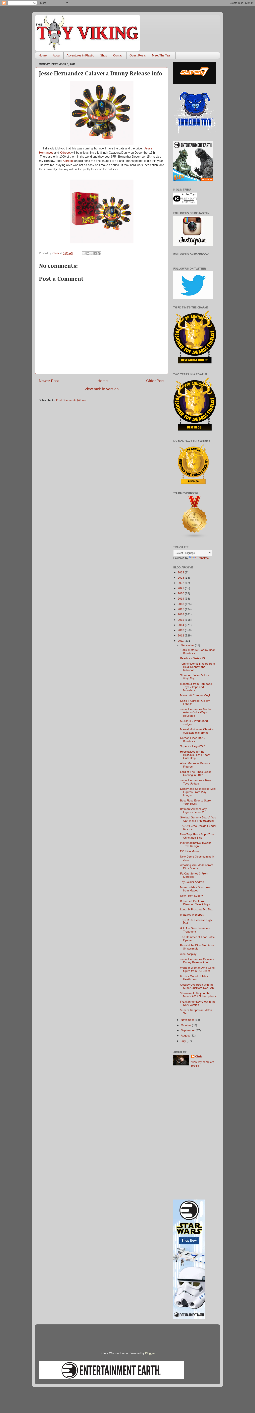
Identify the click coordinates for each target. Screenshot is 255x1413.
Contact (118, 55)
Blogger (150, 1353)
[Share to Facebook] (95, 253)
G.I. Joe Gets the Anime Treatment (195, 930)
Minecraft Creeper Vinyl (195, 695)
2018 (181, 604)
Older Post (155, 381)
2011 (181, 640)
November (188, 1019)
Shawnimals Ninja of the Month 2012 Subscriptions (198, 995)
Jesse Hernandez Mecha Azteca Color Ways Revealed (196, 712)
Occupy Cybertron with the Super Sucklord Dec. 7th (197, 986)
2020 (181, 593)
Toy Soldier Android (192, 881)
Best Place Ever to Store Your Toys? (195, 802)
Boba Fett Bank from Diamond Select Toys (195, 903)
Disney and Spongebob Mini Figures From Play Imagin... (198, 792)
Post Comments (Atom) (71, 400)
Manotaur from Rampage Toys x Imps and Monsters (196, 687)
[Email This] (84, 253)
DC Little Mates (189, 851)
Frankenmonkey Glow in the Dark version (198, 1003)
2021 (181, 588)
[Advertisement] (194, 1134)
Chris (198, 1056)
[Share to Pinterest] (99, 253)
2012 (181, 635)
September (188, 1030)
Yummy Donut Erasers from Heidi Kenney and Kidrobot (197, 667)
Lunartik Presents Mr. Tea (196, 909)
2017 (181, 609)
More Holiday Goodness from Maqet (195, 889)
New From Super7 (191, 895)
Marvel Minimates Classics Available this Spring (197, 731)
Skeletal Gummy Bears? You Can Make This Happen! (198, 819)
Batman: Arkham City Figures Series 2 (193, 810)
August (185, 1035)
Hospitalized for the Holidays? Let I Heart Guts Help (195, 755)
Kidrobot (65, 152)
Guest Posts (137, 55)
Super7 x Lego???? (192, 746)
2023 (181, 577)
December (188, 645)
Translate (203, 557)
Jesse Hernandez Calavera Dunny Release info (197, 961)
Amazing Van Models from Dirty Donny (196, 867)
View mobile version (101, 389)
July (184, 1040)
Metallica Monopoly (192, 914)
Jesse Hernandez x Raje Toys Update (195, 782)
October (186, 1025)
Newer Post (49, 381)
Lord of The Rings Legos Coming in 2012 (195, 773)
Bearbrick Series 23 (192, 658)
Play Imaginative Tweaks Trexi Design (195, 844)
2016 (181, 614)
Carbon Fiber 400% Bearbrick (192, 739)
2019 (181, 598)
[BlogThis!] (88, 253)
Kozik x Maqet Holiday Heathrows (194, 978)
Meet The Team (162, 55)
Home (43, 55)
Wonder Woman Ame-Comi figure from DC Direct (197, 969)
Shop (103, 55)
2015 (181, 619)
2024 (181, 572)
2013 (181, 630)
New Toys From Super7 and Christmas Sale (198, 836)
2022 (181, 582)
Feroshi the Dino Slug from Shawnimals (197, 947)
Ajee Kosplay (188, 954)
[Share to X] (92, 253)
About (56, 55)
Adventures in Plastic (80, 55)
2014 (181, 624)
